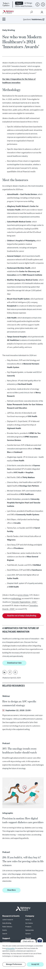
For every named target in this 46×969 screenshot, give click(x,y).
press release (23, 595)
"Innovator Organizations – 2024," (24, 602)
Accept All (35, 964)
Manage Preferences (14, 964)
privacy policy (10, 948)
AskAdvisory (37, 19)
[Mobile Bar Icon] (3, 19)
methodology (16, 598)
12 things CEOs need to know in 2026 (23, 6)
